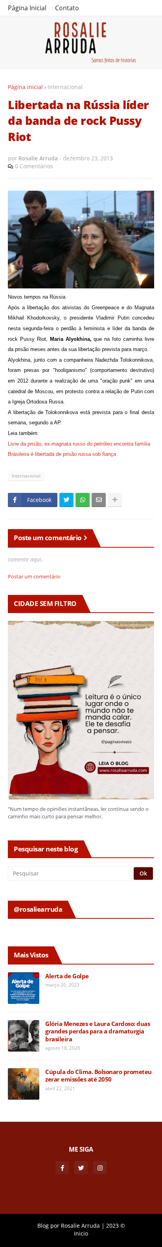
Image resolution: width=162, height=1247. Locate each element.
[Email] (99, 500)
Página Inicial (27, 8)
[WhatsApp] (82, 500)
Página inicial (25, 87)
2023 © (115, 1225)
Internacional (65, 87)
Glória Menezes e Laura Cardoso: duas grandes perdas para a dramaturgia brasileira (97, 1031)
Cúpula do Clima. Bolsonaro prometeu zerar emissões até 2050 (98, 1075)
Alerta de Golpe (67, 976)
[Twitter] (66, 500)
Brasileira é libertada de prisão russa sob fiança (62, 454)
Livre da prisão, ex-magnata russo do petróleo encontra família (79, 444)
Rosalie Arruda (80, 1225)
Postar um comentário (34, 576)
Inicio (81, 1233)
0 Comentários (34, 166)
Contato (67, 8)
